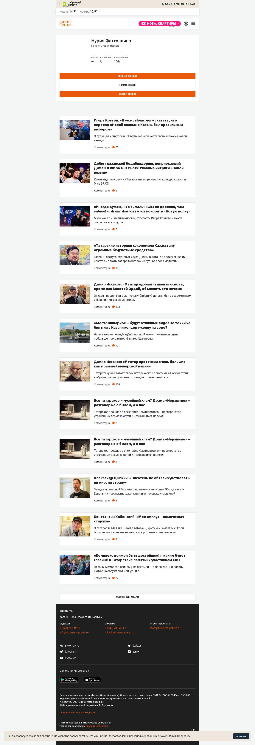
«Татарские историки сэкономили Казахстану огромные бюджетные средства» (134, 247)
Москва (84, 11)
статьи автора (127, 93)
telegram (70, 651)
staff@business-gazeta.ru (165, 628)
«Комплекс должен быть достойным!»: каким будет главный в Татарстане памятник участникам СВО (140, 557)
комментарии (127, 84)
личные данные (127, 75)
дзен (135, 651)
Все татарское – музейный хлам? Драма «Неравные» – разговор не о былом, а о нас (142, 402)
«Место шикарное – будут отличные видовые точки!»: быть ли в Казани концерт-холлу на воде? (142, 325)
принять (241, 736)
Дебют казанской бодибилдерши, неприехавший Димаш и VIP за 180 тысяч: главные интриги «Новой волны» (139, 168)
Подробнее (184, 736)
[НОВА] (158, 23)
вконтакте (71, 645)
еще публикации (127, 596)
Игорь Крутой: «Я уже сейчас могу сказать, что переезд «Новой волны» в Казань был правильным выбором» (138, 124)
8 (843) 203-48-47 (115, 628)
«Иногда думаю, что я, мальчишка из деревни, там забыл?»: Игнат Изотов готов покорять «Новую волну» (142, 208)
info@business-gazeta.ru (74, 632)
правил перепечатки (97, 726)
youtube (70, 657)
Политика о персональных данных (78, 712)
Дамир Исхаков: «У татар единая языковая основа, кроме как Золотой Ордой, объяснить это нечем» (139, 286)
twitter (136, 645)
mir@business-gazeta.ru (119, 632)
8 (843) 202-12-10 (70, 628)
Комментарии (106, 147)
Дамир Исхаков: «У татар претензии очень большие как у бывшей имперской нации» (140, 363)
